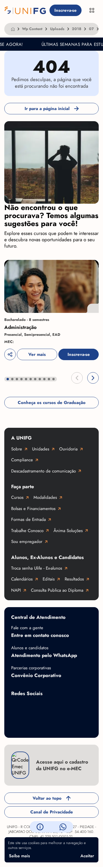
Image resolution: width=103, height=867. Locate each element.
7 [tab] (35, 379)
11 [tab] (53, 379)
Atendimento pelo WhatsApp (44, 655)
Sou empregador (26, 541)
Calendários (22, 579)
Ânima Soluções (68, 530)
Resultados (74, 579)
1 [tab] (8, 379)
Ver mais (37, 354)
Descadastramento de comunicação (43, 471)
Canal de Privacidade (51, 812)
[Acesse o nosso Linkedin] (62, 707)
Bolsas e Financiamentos (33, 508)
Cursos (17, 497)
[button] (77, 378)
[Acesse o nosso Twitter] (85, 707)
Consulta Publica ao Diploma (57, 590)
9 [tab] (44, 379)
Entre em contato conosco (40, 635)
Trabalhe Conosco (27, 530)
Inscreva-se (65, 10)
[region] (51, 310)
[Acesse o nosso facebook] (17, 707)
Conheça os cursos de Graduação (52, 402)
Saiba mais (19, 856)
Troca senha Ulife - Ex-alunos (36, 568)
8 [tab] (40, 379)
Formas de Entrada (28, 519)
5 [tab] (26, 379)
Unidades (40, 449)
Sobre (16, 449)
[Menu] (92, 10)
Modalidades (45, 497)
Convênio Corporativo (36, 675)
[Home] (13, 29)
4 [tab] (21, 379)
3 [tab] (17, 379)
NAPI (16, 590)
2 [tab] (12, 379)
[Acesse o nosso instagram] (39, 707)
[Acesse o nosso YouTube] (17, 725)
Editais (49, 579)
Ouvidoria (68, 449)
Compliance (22, 460)
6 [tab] (30, 379)
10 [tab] (49, 379)
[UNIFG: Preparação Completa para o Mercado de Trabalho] (25, 10)
